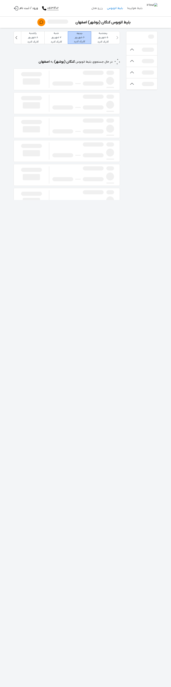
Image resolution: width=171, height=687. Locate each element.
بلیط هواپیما (135, 8)
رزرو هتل (97, 8)
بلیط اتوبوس (115, 8)
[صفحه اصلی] (152, 8)
